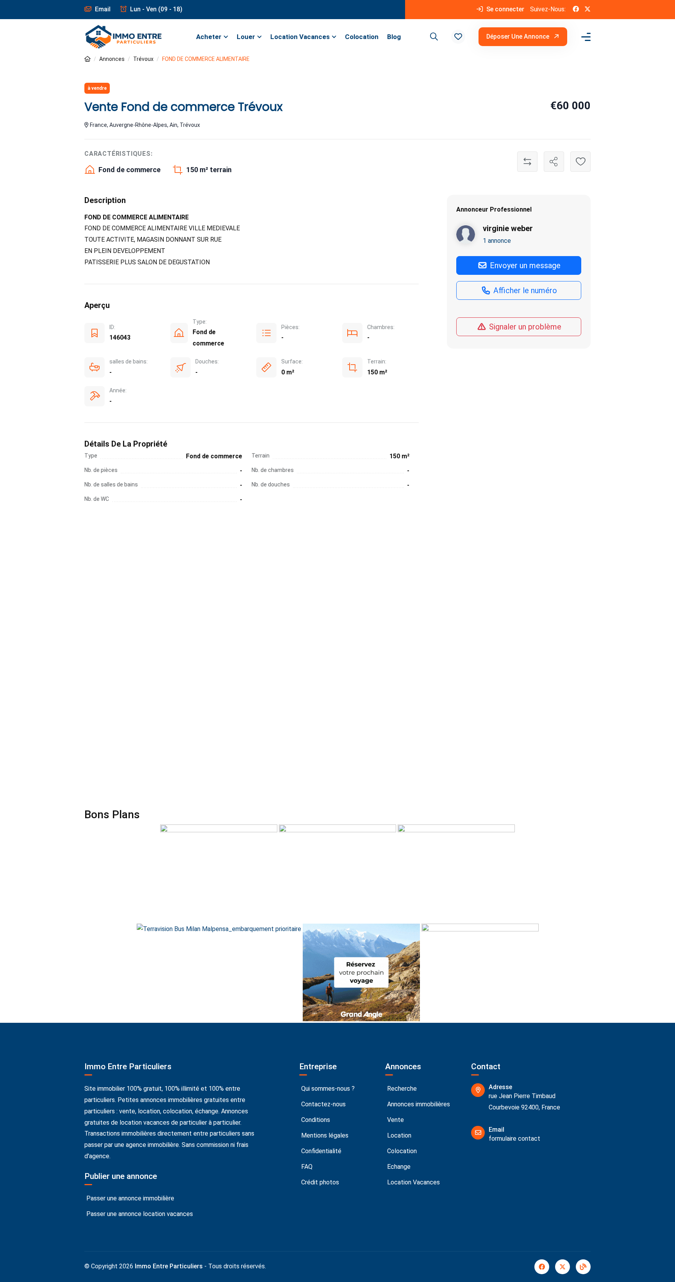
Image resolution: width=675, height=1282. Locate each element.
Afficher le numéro (524, 290)
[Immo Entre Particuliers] (123, 37)
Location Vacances (300, 37)
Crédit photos (319, 1182)
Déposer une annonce (518, 36)
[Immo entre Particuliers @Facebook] (576, 9)
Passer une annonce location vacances (139, 1214)
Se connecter (504, 9)
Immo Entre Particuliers (169, 1266)
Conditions (315, 1120)
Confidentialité (320, 1151)
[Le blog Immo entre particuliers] (583, 1266)
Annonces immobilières (418, 1104)
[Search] (433, 36)
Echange (398, 1166)
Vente (395, 1120)
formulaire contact (514, 1138)
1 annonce (497, 240)
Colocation (362, 37)
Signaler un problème (524, 326)
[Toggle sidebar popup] (585, 36)
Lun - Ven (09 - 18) (155, 9)
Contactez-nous (323, 1104)
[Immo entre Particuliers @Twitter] (587, 9)
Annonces (112, 59)
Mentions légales (324, 1135)
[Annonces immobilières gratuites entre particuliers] (87, 59)
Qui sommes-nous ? (327, 1088)
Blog (394, 37)
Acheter (208, 37)
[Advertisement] (337, 588)
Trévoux (143, 59)
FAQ (306, 1166)
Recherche (401, 1088)
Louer (246, 37)
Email (102, 9)
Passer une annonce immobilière (129, 1198)
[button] (458, 37)
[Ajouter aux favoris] (580, 161)
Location (398, 1135)
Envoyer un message (524, 265)
